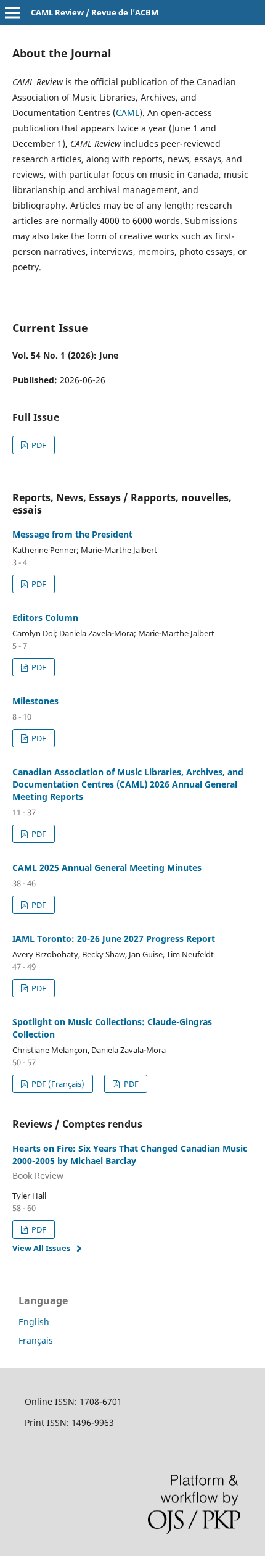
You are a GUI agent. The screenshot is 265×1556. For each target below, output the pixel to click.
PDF (38, 445)
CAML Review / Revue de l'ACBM (94, 12)
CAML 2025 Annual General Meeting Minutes (107, 867)
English (33, 1322)
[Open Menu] (12, 12)
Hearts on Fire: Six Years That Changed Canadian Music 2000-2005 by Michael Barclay (129, 1161)
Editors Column (45, 617)
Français (35, 1340)
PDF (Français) (57, 1083)
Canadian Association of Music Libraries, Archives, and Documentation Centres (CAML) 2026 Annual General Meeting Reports (127, 784)
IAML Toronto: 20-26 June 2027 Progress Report (113, 938)
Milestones (35, 701)
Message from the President (72, 534)
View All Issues (41, 1248)
